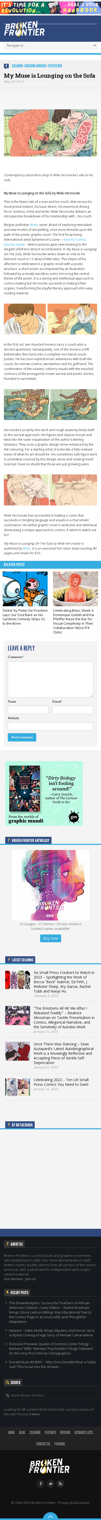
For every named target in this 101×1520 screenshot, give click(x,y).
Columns (17, 65)
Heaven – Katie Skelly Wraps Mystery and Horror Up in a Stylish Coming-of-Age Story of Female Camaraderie (52, 1332)
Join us (30, 1278)
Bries (34, 225)
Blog (22, 1432)
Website (13, 718)
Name (12, 701)
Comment (16, 657)
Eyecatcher (55, 65)
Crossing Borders (35, 65)
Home (11, 1432)
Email (56, 701)
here (36, 1414)
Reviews (65, 1432)
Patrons (59, 1443)
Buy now (50, 938)
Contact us (43, 1443)
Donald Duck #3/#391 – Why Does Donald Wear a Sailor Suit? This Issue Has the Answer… (52, 1364)
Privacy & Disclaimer (74, 1502)
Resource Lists (84, 1432)
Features (50, 1432)
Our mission (13, 1278)
